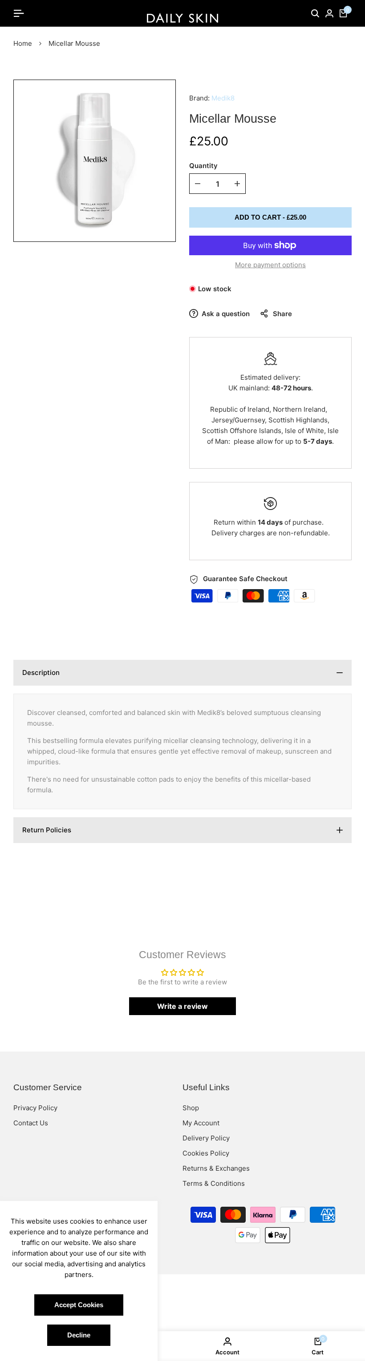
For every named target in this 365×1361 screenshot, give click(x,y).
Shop (190, 1108)
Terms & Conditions (213, 1183)
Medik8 (223, 98)
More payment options (270, 265)
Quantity (203, 165)
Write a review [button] (182, 1006)
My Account (200, 1123)
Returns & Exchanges (216, 1168)
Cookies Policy (205, 1153)
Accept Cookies (78, 1305)
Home (22, 43)
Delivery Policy (206, 1138)
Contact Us (30, 1123)
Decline (78, 1335)
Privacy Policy (35, 1108)
